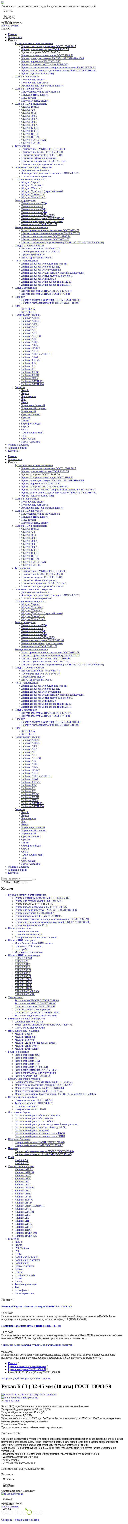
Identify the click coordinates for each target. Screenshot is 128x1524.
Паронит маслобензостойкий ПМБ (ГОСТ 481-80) (49, 302)
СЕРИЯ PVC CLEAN (33, 139)
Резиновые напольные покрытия (33, 167)
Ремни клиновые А (32, 206)
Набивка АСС (29, 333)
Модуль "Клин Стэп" (33, 197)
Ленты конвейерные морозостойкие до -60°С (47, 275)
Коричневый (28, 411)
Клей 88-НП (28, 311)
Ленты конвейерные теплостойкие (41, 269)
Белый (25, 390)
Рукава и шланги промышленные (34, 43)
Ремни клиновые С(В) (34, 212)
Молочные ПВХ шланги (35, 100)
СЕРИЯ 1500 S (29, 130)
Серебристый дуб (31, 423)
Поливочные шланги (33, 79)
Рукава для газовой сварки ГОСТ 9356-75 (45, 49)
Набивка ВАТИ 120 (32, 384)
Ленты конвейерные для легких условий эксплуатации (52, 272)
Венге (24, 402)
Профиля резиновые (32, 254)
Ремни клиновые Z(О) (34, 203)
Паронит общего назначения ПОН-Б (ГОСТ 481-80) (50, 299)
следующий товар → (38, 1378)
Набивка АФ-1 (29, 357)
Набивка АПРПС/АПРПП (36, 354)
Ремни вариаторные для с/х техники (42, 221)
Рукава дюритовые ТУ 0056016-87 (40, 61)
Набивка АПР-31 (31, 320)
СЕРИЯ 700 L (29, 115)
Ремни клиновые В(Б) (33, 209)
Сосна (24, 429)
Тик (23, 435)
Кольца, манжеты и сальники (31, 227)
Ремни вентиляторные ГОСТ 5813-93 (42, 218)
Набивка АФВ (29, 345)
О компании (15, 37)
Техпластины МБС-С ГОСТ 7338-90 (42, 152)
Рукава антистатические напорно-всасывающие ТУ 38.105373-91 (58, 67)
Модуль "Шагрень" (32, 185)
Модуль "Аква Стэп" (33, 194)
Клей (17, 305)
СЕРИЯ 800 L (29, 121)
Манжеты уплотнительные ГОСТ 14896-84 (45, 236)
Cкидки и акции (17, 447)
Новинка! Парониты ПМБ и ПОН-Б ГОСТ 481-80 (31, 1325)
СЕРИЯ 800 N (29, 124)
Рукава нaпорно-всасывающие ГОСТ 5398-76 (47, 55)
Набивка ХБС (29, 363)
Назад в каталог (10, 1400)
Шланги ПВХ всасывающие (31, 103)
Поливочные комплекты (35, 82)
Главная (12, 34)
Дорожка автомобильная (35, 170)
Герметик (20, 387)
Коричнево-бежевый (33, 405)
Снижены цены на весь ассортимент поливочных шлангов (36, 1344)
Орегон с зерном (30, 414)
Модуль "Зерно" (30, 182)
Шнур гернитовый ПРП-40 (36, 257)
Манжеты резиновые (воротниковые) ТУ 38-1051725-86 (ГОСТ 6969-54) (62, 242)
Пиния (25, 420)
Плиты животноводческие (36, 176)
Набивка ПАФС (30, 348)
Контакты (13, 450)
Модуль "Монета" (31, 188)
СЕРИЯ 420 (28, 109)
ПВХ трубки (28, 97)
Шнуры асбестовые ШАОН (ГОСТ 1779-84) (46, 290)
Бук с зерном (28, 396)
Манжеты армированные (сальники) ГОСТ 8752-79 (50, 233)
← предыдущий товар (13, 1378)
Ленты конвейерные (26, 260)
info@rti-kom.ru (9, 25)
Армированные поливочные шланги (42, 85)
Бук (23, 399)
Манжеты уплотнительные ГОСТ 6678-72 (45, 239)
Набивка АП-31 (30, 317)
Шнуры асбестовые (26, 287)
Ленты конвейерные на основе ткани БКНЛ (46, 284)
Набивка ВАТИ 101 (32, 381)
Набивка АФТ (29, 324)
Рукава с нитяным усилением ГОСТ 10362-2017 (48, 46)
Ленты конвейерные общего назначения (44, 263)
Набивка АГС (29, 339)
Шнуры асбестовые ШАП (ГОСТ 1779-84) (45, 293)
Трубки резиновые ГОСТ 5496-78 (40, 251)
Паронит (20, 296)
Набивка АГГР (29, 351)
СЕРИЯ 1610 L (29, 133)
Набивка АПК (29, 342)
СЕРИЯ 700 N (29, 118)
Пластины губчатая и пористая (38, 158)
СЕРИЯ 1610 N (30, 136)
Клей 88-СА (28, 308)
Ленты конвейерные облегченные (40, 266)
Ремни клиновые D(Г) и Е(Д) (37, 215)
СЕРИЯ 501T (28, 112)
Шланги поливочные (27, 76)
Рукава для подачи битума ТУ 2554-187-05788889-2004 (52, 58)
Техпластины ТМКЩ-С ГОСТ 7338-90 (43, 149)
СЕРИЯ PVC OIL (31, 142)
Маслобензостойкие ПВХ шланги (40, 91)
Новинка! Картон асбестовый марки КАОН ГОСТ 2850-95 (36, 1306)
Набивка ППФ (29, 378)
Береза (25, 393)
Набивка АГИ (29, 327)
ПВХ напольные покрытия (30, 179)
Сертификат (28, 438)
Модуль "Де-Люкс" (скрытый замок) (42, 191)
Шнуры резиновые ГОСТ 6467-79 (40, 248)
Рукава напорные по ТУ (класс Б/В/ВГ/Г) (44, 64)
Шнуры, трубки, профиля (29, 245)
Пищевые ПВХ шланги (34, 94)
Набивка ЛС (28, 366)
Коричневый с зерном (33, 408)
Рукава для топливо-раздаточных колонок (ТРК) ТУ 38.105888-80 (58, 70)
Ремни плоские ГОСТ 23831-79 (39, 224)
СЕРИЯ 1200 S (29, 127)
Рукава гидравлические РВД (37, 73)
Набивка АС (28, 330)
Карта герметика (30, 441)
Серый (25, 426)
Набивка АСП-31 (31, 336)
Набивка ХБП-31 (31, 360)
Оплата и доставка (18, 444)
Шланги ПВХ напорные (28, 88)
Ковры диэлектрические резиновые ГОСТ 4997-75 (50, 173)
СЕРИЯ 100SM (30, 106)
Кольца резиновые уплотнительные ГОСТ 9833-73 (50, 230)
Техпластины (22, 145)
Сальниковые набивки (27, 314)
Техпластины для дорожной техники (42, 164)
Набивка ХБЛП (30, 375)
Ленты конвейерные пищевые (38, 278)
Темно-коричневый (32, 432)
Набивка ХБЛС (30, 372)
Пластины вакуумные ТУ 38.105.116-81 (43, 161)
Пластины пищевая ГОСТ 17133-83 (41, 155)
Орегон (25, 417)
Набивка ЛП (28, 369)
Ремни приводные (25, 200)
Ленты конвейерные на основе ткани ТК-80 (46, 281)
